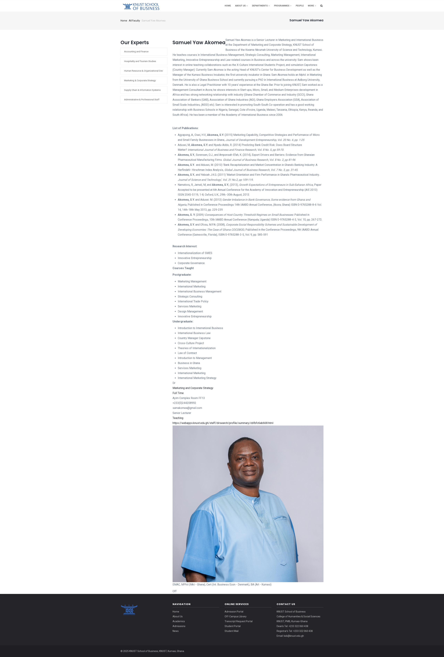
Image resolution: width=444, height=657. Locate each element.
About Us (240, 6)
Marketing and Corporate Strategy (193, 388)
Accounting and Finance (136, 51)
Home (228, 6)
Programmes (282, 6)
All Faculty (134, 20)
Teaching (178, 418)
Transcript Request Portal (239, 621)
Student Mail (231, 631)
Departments (260, 6)
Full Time (178, 393)
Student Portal (233, 626)
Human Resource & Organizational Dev (143, 70)
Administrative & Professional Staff (141, 99)
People (300, 6)
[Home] (144, 5)
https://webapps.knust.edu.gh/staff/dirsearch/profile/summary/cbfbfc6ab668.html (223, 423)
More (311, 6)
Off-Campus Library (235, 616)
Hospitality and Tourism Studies (140, 61)
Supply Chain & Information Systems (142, 90)
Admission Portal (234, 611)
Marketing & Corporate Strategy (140, 80)
